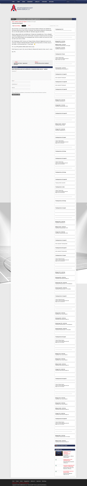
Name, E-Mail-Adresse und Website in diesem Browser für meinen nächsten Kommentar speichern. (29, 92)
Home (13, 21)
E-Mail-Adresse (15, 84)
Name (13, 80)
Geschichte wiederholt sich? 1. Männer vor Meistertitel (68, 466)
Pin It (29, 25)
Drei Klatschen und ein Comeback (42, 63)
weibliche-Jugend (18, 21)
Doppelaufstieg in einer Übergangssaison (67, 460)
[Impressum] (15, 483)
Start (13, 1)
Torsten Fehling (17, 25)
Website (13, 87)
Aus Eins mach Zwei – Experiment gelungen (20, 64)
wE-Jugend (24, 21)
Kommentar (14, 71)
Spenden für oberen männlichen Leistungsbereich (67, 452)
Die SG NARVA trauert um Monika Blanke (68, 472)
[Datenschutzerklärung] (24, 483)
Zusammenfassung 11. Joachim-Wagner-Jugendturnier (28, 19)
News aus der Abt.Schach (62, 445)
